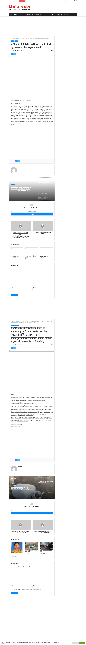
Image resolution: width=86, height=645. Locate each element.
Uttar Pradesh (22, 38)
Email (12, 287)
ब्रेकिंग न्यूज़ (16, 41)
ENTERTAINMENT (37, 14)
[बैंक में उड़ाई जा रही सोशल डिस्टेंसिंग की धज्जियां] (46, 250)
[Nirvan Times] (19, 7)
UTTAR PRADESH (29, 14)
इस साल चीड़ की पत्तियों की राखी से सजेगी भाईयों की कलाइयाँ (17, 256)
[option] (32, 189)
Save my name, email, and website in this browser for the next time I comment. (26, 291)
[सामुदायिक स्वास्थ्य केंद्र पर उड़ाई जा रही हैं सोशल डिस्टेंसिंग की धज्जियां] (31, 250)
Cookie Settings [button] (75, 642)
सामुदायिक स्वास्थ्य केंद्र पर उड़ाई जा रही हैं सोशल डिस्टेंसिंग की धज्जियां (31, 256)
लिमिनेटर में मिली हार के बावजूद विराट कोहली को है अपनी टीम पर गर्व (21, 189)
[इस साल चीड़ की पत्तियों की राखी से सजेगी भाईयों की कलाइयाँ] (17, 250)
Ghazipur (27, 38)
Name (12, 283)
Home (11, 14)
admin (14, 50)
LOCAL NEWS (16, 38)
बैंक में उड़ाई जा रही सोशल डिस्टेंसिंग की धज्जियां (44, 256)
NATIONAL (15, 14)
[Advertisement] (54, 6)
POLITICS (21, 14)
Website (34, 287)
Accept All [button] (82, 642)
